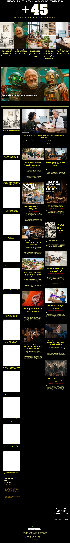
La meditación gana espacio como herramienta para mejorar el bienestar (33, 309)
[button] (41, 529)
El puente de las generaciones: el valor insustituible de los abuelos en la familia (35, 53)
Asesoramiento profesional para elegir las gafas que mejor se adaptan (55, 270)
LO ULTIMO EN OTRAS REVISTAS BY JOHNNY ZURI (11, 480)
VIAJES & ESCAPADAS (41, 1)
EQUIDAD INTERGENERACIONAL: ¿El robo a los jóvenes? (61, 227)
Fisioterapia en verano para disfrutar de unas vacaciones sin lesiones (56, 307)
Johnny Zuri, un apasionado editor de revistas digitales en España (21, 52)
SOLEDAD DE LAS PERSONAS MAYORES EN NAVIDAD (56, 205)
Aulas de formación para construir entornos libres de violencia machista (55, 342)
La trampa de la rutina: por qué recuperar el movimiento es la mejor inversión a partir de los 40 (33, 164)
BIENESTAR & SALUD (13, 1)
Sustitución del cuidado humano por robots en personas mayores (7, 52)
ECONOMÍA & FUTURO (56, 1)
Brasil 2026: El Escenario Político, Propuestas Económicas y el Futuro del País (12, 486)
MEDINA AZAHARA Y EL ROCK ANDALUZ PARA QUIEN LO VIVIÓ (55, 380)
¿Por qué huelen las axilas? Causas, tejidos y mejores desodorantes (32, 242)
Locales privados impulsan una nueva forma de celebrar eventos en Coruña (33, 346)
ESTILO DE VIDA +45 (27, 1)
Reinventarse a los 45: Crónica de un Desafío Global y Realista (55, 163)
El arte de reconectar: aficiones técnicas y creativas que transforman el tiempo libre (49, 54)
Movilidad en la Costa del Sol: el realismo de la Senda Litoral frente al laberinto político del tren (12, 491)
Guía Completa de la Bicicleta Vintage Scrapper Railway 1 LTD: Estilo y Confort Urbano (33, 274)
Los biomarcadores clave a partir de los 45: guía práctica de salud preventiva (63, 52)
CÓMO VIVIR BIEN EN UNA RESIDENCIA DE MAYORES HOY (32, 208)
